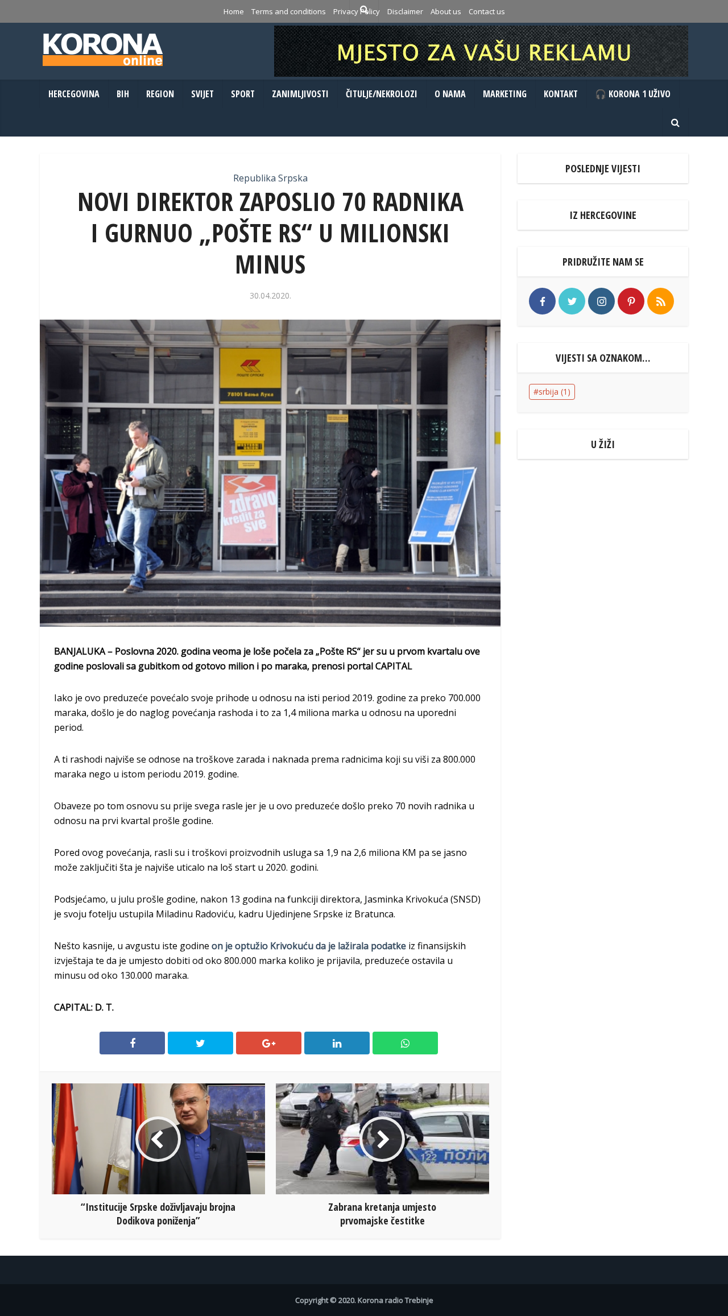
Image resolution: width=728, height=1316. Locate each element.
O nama (450, 94)
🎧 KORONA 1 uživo (633, 94)
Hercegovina (74, 94)
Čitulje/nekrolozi (381, 94)
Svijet (202, 94)
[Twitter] (572, 301)
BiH (123, 94)
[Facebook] (542, 301)
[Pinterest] (631, 301)
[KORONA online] (102, 49)
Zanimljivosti (300, 94)
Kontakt (561, 94)
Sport (243, 94)
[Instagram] (601, 301)
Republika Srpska (270, 178)
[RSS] (660, 301)
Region (160, 94)
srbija (554, 391)
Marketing (505, 94)
